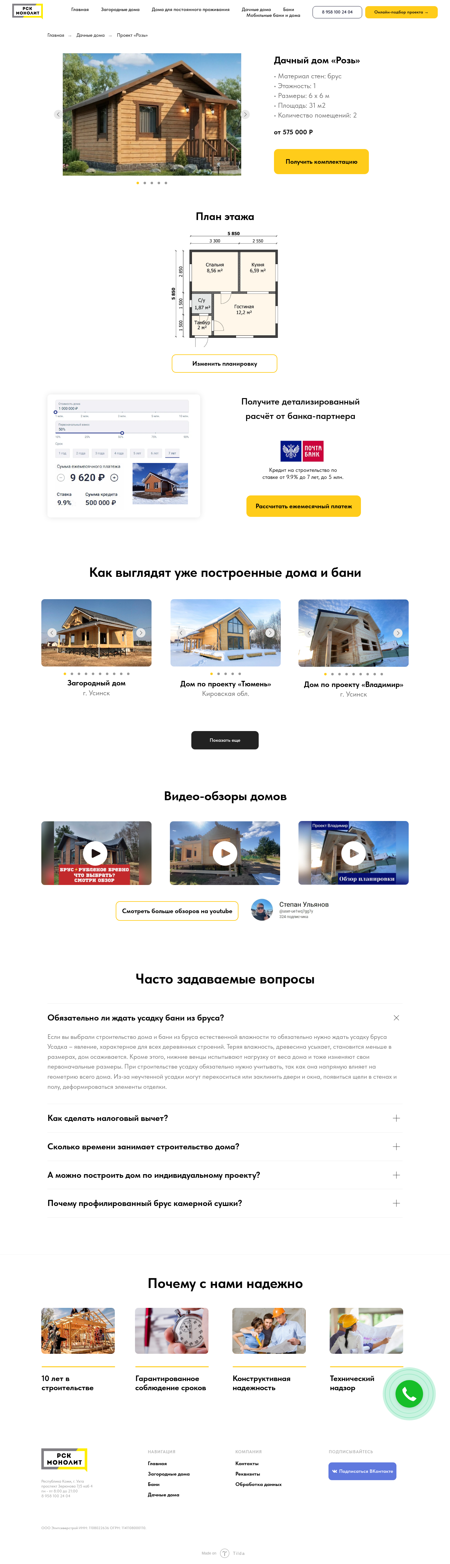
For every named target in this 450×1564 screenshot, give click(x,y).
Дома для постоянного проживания (191, 9)
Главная (80, 9)
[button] (95, 853)
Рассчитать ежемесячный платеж (304, 506)
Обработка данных (258, 1484)
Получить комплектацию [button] (322, 161)
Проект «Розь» (132, 35)
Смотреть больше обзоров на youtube (177, 911)
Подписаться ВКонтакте (366, 1471)
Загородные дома (120, 9)
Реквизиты (247, 1474)
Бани (288, 9)
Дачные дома (256, 9)
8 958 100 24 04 (55, 1496)
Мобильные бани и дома (273, 15)
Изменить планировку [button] (224, 363)
